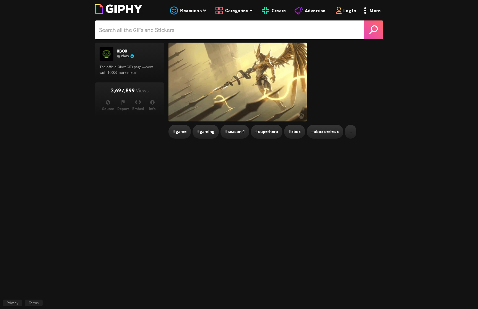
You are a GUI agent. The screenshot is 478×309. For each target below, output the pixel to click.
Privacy (12, 303)
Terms (34, 303)
